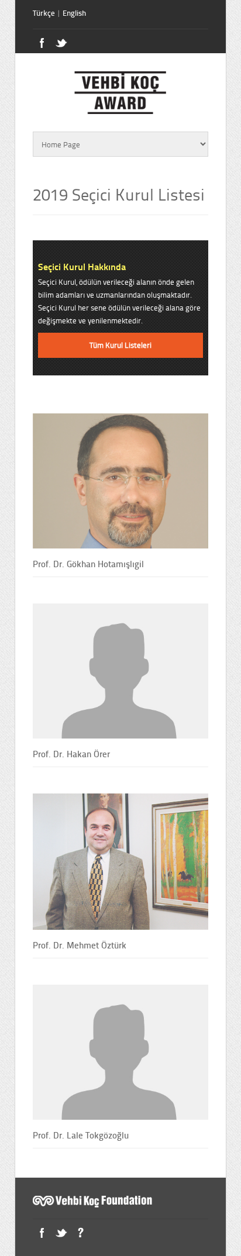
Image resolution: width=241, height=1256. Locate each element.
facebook (42, 43)
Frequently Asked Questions (80, 1233)
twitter (61, 43)
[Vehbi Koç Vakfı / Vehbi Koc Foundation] (94, 1204)
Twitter (61, 1233)
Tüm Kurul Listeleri (120, 345)
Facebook (42, 1233)
